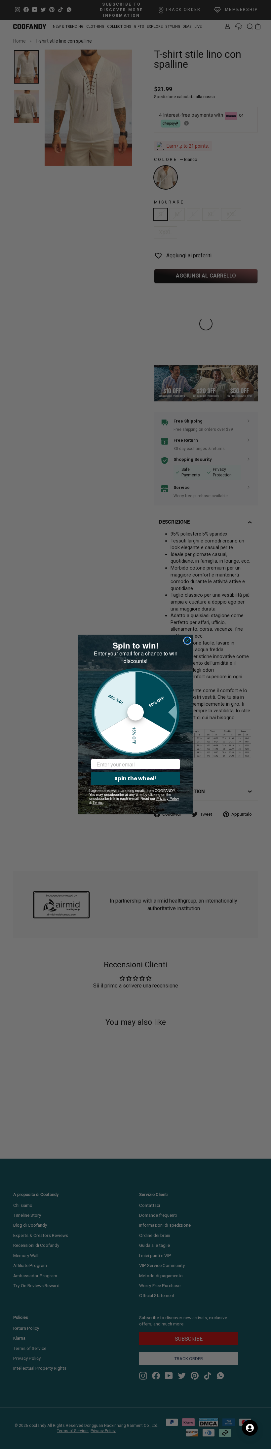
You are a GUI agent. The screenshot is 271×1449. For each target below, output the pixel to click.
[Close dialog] (187, 640)
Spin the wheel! (135, 778)
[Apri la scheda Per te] (250, 1428)
